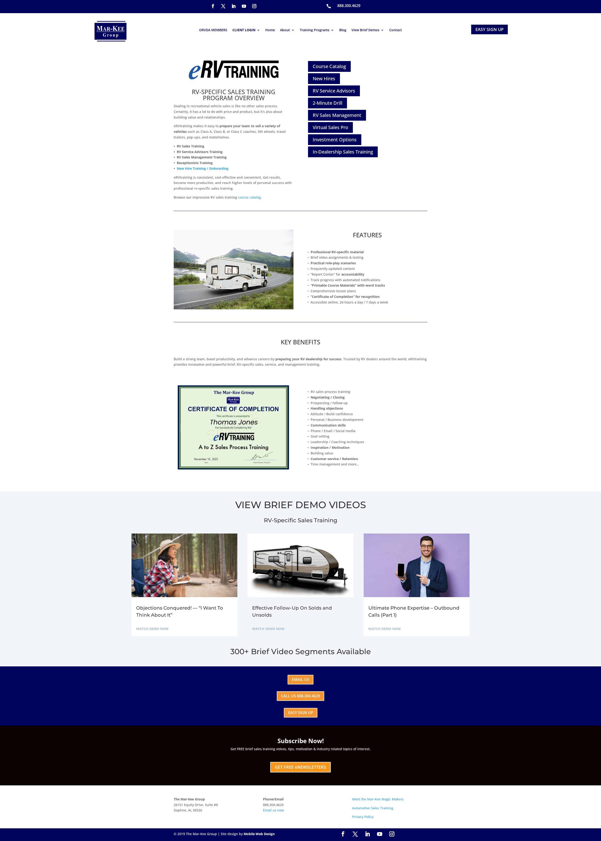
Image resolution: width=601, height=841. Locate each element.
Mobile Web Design (259, 834)
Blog (342, 30)
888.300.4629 (348, 5)
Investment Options (335, 139)
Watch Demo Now (152, 628)
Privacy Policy (363, 816)
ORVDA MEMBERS (213, 30)
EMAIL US (300, 679)
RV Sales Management (337, 115)
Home (270, 30)
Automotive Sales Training (372, 808)
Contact (395, 30)
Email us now (273, 810)
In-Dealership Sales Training (343, 152)
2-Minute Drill (327, 103)
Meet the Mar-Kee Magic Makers (378, 799)
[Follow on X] (223, 6)
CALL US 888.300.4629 (300, 696)
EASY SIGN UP (489, 29)
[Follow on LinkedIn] (233, 6)
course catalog (249, 197)
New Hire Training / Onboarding (202, 168)
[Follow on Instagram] (254, 6)
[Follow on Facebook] (213, 6)
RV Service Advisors (334, 91)
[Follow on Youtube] (244, 6)
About (285, 30)
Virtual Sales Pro (330, 127)
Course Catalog (329, 66)
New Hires (324, 78)
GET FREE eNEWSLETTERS (300, 767)
